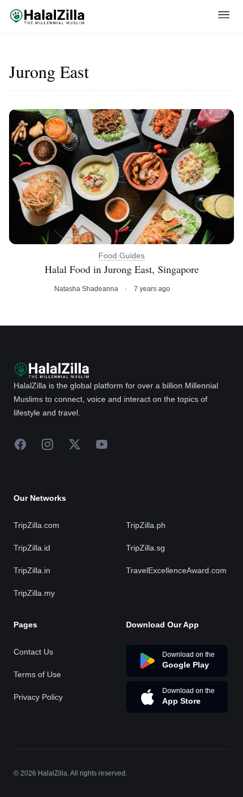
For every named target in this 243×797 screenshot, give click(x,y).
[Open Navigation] (224, 17)
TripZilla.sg (145, 547)
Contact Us (33, 651)
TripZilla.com (36, 525)
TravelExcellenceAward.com (176, 570)
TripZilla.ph (146, 525)
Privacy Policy (38, 696)
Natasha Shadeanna (86, 289)
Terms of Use (37, 674)
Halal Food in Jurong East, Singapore (122, 269)
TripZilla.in (32, 570)
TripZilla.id (32, 547)
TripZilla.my (34, 592)
